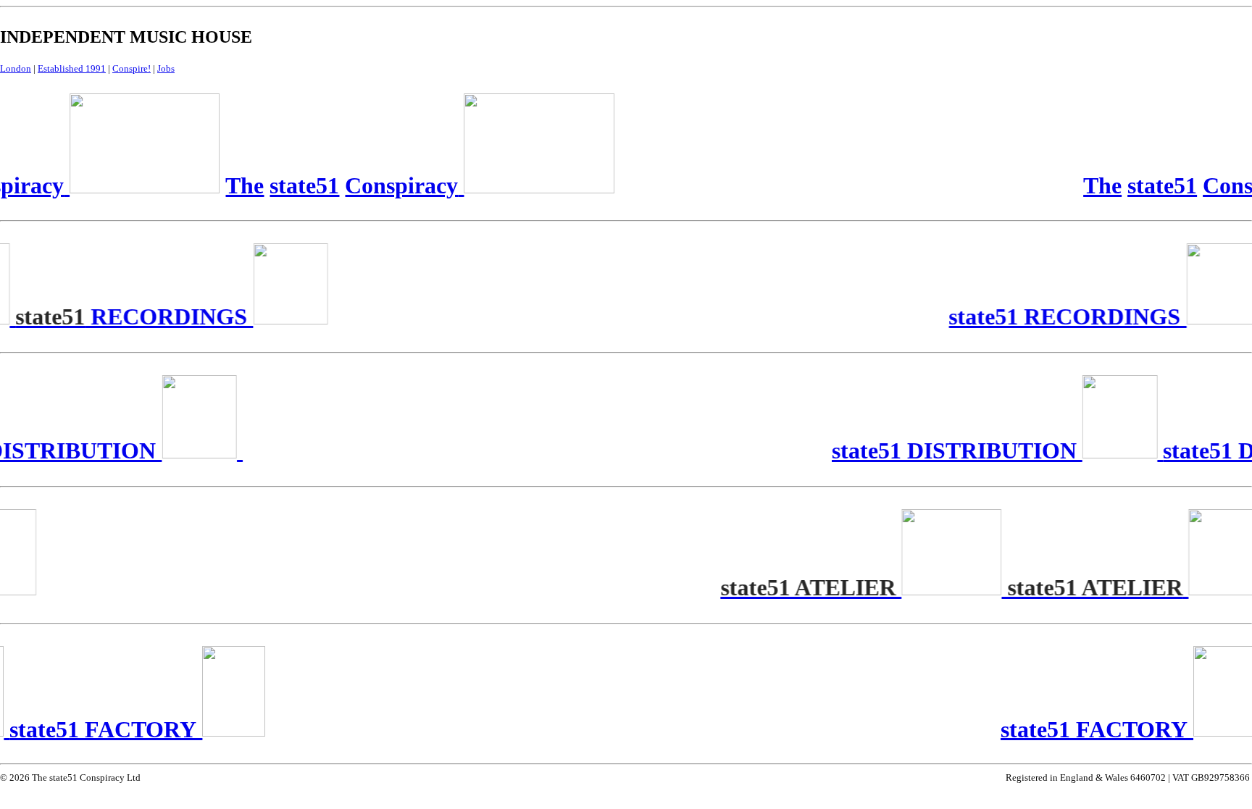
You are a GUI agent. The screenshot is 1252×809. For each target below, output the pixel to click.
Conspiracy (398, 185)
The (1099, 185)
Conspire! (131, 68)
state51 (1158, 185)
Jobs (166, 68)
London (15, 68)
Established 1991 (72, 68)
